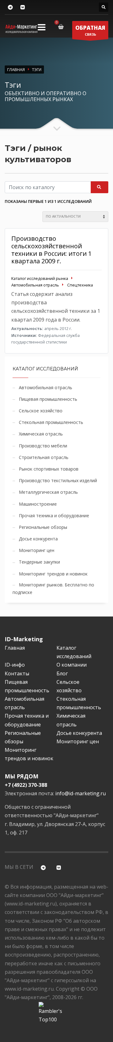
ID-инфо (15, 664)
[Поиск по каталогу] (103, 7)
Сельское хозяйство (40, 411)
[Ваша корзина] (62, 26)
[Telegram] (10, 7)
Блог (62, 673)
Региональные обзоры (43, 527)
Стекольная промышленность (51, 422)
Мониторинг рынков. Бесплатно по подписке (53, 588)
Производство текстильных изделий (58, 480)
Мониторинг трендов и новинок (53, 574)
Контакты (17, 673)
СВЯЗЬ (90, 30)
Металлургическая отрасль (48, 492)
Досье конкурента (38, 539)
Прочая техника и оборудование (54, 515)
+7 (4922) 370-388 (26, 785)
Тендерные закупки (39, 562)
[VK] (22, 7)
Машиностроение (38, 504)
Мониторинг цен (36, 550)
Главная (15, 647)
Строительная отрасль (43, 457)
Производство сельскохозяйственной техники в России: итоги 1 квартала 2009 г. (51, 249)
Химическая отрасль (41, 434)
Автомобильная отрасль (45, 387)
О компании (71, 664)
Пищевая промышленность (48, 399)
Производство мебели (43, 446)
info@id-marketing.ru (80, 793)
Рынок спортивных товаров (48, 469)
